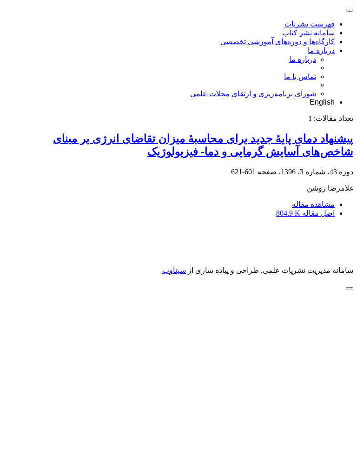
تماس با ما (300, 76)
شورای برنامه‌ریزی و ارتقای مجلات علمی (253, 94)
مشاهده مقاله (313, 204)
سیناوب (174, 270)
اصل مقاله (305, 213)
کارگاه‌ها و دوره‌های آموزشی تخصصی (277, 42)
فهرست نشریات (309, 24)
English (322, 102)
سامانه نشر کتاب (308, 33)
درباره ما (321, 50)
